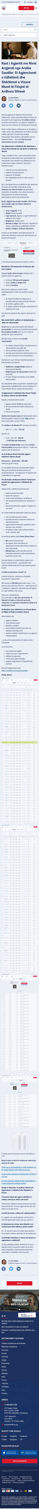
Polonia (4, 1393)
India (3, 1390)
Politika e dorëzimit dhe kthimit (26, 1480)
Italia (3, 1377)
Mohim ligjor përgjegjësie (9, 1497)
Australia (5, 1357)
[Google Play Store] (29, 1452)
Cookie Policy (6, 1479)
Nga (13, 98)
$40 (26, 419)
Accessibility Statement (8, 1480)
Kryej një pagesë (19, 1461)
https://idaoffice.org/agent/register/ (15, 671)
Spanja (4, 1370)
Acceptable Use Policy (26, 1477)
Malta (4, 1367)
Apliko (26, 8)
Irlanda (4, 1353)
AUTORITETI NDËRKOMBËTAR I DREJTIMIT (11, 2)
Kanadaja (5, 1387)
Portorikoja (6, 1363)
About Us (4, 1477)
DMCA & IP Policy (27, 1479)
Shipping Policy (6, 1482)
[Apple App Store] (10, 1452)
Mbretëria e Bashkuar (9, 1347)
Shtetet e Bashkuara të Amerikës (13, 1343)
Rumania (5, 1350)
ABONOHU (29, 24)
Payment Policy (16, 1479)
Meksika (5, 1373)
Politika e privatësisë (18, 1482)
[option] (19, 1301)
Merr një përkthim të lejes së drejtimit (15, 1327)
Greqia (4, 1360)
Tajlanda (5, 1383)
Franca (4, 1380)
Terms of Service (13, 1477)
